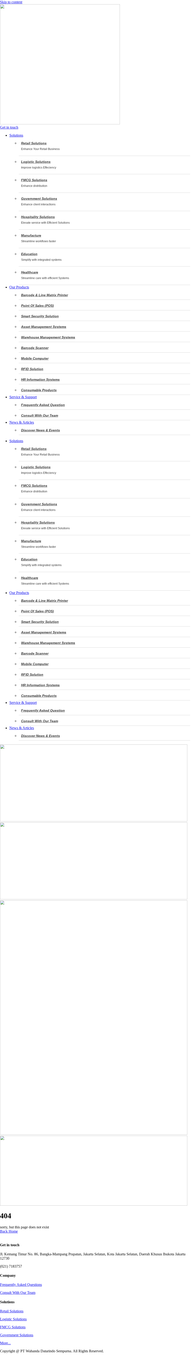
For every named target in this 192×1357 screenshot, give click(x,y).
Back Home (9, 1231)
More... (5, 1343)
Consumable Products (39, 390)
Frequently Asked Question (43, 405)
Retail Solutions (34, 143)
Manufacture (31, 235)
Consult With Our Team (39, 415)
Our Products (19, 593)
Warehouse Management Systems (48, 337)
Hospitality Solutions (38, 217)
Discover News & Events (40, 430)
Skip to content (11, 2)
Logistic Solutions (36, 162)
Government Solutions (39, 198)
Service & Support (23, 703)
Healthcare (29, 272)
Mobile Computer (34, 358)
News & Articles (21, 728)
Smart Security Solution (40, 316)
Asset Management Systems (43, 327)
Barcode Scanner (34, 348)
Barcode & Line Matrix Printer (44, 295)
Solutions (16, 441)
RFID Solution (32, 369)
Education (29, 254)
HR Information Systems (40, 379)
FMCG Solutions (34, 180)
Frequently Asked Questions (21, 1285)
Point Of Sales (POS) (37, 305)
